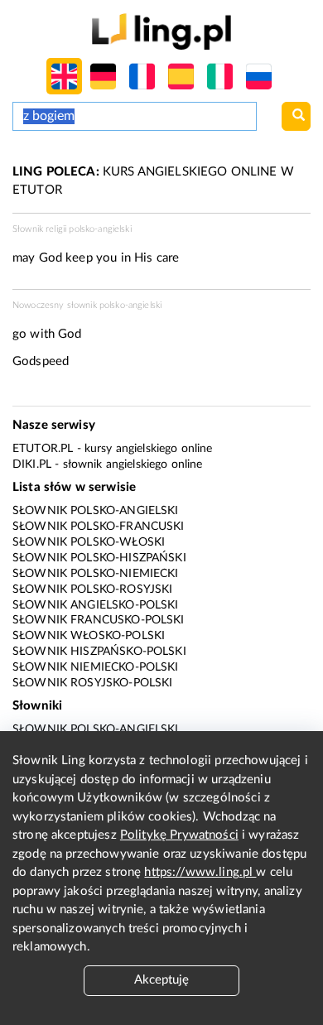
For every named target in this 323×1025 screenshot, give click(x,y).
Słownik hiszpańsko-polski (99, 651)
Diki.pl (31, 464)
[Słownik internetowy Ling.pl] (161, 31)
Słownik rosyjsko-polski (92, 683)
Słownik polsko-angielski (95, 511)
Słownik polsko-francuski (98, 526)
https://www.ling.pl (200, 872)
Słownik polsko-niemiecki (95, 574)
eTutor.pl (42, 449)
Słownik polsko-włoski (88, 542)
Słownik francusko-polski (98, 620)
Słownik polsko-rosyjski (92, 589)
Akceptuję (161, 980)
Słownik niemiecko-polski (95, 667)
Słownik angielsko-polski (95, 605)
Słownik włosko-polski (88, 636)
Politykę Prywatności (179, 835)
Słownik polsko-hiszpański (99, 558)
